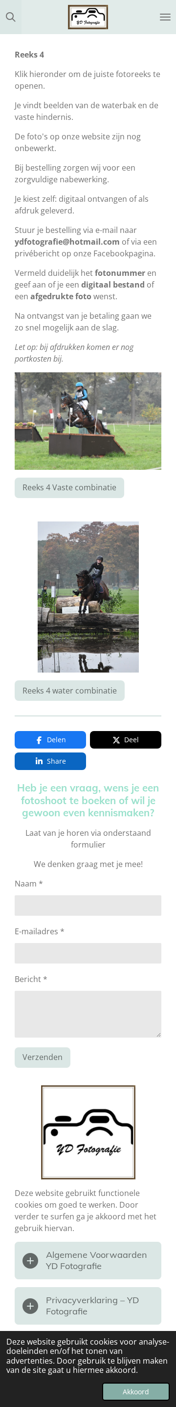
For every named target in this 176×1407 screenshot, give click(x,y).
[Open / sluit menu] (165, 17)
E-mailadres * (40, 931)
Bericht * (31, 979)
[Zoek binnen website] (11, 17)
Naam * (29, 883)
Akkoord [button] (136, 1391)
